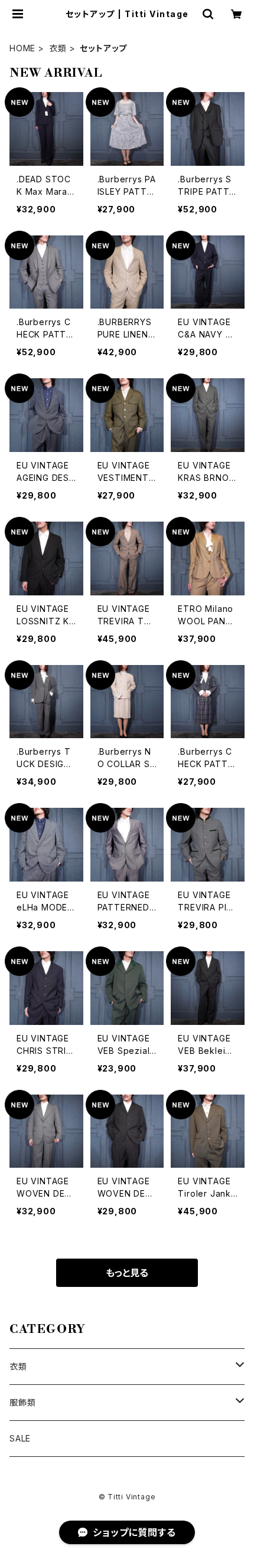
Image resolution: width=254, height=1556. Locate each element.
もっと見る (127, 1273)
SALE (20, 1438)
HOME (22, 48)
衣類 (58, 48)
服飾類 (22, 1402)
